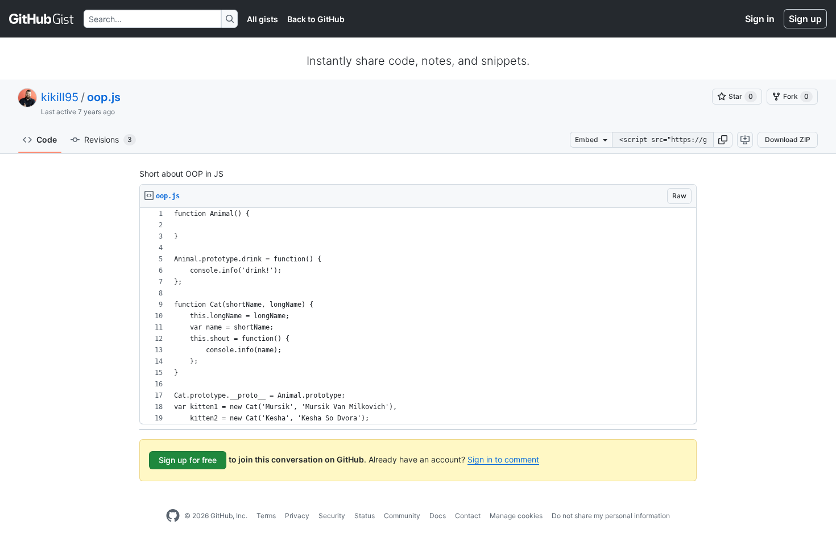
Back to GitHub (316, 19)
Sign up (805, 18)
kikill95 (59, 97)
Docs (437, 515)
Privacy (297, 515)
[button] (722, 140)
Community (402, 515)
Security (331, 515)
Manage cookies (516, 515)
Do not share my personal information (611, 515)
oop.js (104, 97)
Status (364, 515)
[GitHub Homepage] (173, 516)
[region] (418, 316)
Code (46, 139)
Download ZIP (787, 139)
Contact (468, 515)
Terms (266, 515)
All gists (262, 19)
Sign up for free (188, 460)
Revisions (108, 139)
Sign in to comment (503, 459)
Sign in (760, 18)
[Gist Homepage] (42, 19)
